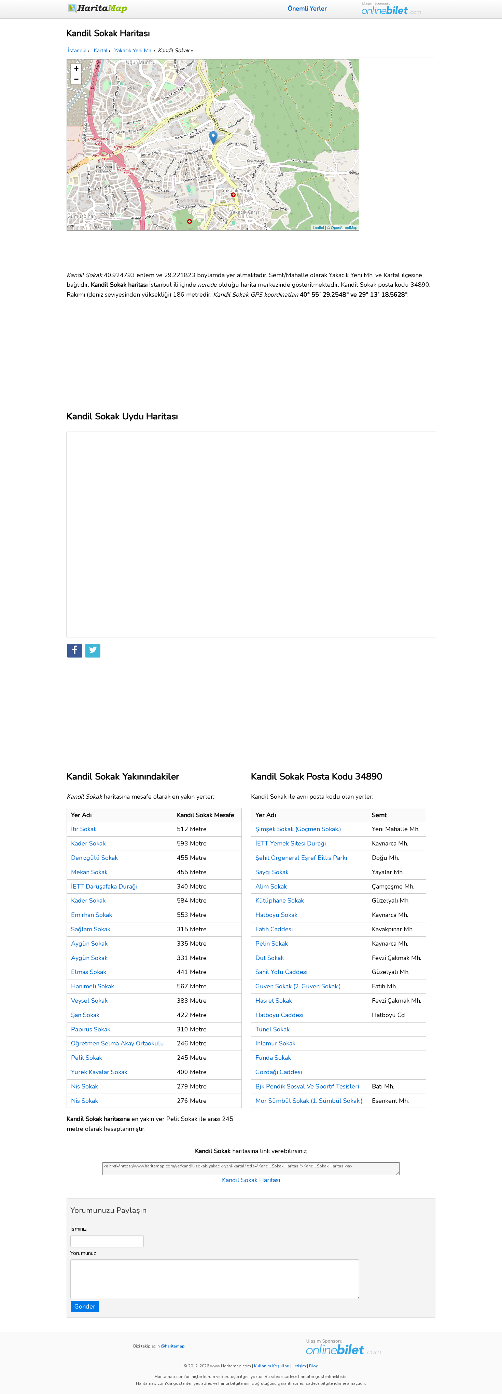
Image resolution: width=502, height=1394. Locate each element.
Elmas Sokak (88, 972)
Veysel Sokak (89, 1001)
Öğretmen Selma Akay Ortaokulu (117, 1043)
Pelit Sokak (86, 1058)
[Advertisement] (398, 161)
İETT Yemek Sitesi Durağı (290, 843)
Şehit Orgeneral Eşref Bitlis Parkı (301, 858)
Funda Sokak (273, 1058)
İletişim (299, 1366)
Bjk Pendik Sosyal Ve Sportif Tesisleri (307, 1086)
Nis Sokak (84, 1086)
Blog (314, 1366)
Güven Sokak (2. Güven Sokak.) (298, 986)
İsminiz (78, 1229)
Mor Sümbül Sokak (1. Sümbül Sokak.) (309, 1101)
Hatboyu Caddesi (279, 1015)
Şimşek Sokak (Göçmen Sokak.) (298, 829)
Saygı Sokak (272, 872)
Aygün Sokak (89, 943)
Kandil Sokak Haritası (251, 1180)
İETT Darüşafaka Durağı (104, 886)
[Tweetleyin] (92, 651)
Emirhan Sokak (91, 915)
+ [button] (76, 68)
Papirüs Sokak (90, 1029)
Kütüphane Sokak (279, 900)
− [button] (76, 79)
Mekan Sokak (89, 872)
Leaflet (318, 227)
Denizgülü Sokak (94, 858)
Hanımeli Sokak (92, 986)
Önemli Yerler (307, 8)
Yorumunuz (83, 1253)
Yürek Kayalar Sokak (99, 1072)
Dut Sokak (269, 958)
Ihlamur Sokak (275, 1043)
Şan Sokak (85, 1015)
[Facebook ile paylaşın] (74, 651)
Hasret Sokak (273, 1001)
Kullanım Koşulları (271, 1366)
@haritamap (173, 1346)
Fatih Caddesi (274, 929)
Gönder (84, 1306)
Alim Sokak (271, 886)
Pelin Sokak (271, 943)
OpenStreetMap (344, 227)
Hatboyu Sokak (276, 915)
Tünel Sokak (272, 1029)
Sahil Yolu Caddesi (281, 972)
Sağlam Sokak (90, 929)
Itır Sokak (84, 829)
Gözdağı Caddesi (278, 1072)
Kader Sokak (88, 843)
